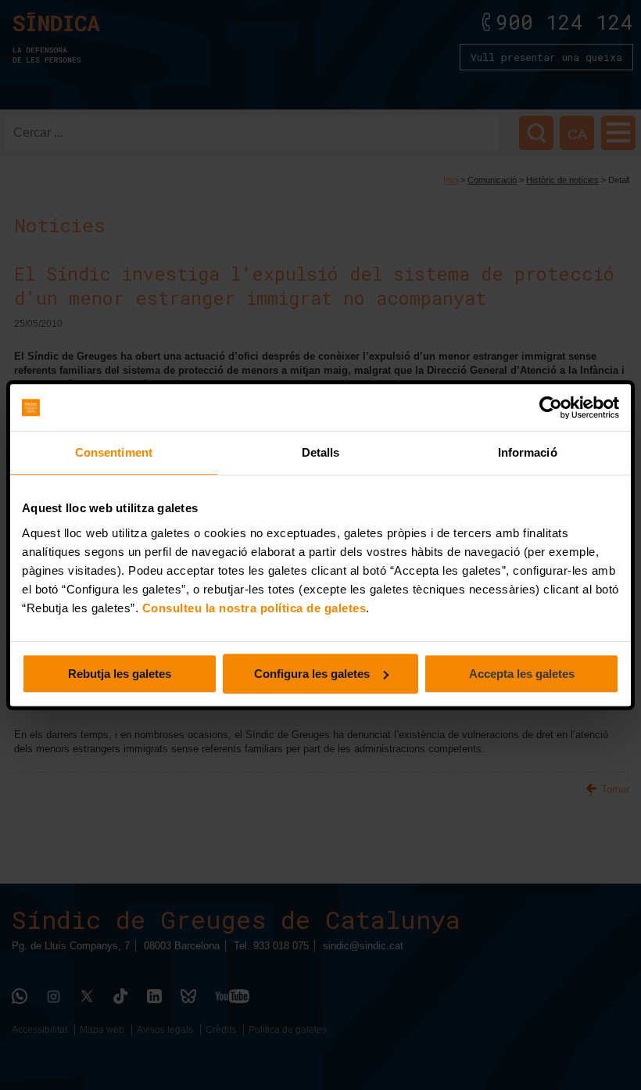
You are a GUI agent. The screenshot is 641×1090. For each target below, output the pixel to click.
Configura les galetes (312, 673)
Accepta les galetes (522, 673)
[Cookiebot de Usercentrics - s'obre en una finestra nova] (550, 407)
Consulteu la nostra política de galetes (254, 608)
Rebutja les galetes (119, 673)
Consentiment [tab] (113, 452)
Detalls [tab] (321, 452)
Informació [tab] (527, 452)
